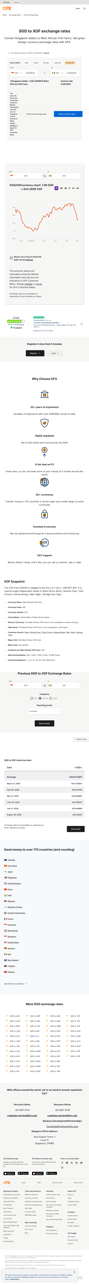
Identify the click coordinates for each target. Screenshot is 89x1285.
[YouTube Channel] (81, 1163)
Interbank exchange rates (33, 1201)
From (12, 67)
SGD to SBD (55, 1061)
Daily (35, 698)
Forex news (29, 1229)
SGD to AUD (15, 1021)
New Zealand (13, 960)
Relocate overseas (52, 1210)
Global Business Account (11, 1194)
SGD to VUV (75, 1041)
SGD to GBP (35, 1016)
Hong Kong (12, 866)
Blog (26, 1233)
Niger (73, 632)
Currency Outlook (31, 1226)
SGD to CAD (15, 1031)
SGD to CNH (15, 1041)
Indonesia (12, 925)
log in (12, 128)
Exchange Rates (15, 15)
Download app (51, 1201)
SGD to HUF (35, 1026)
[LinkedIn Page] (67, 1163)
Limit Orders (7, 1212)
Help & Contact (57, 1182)
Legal (69, 1198)
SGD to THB (55, 1071)
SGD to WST (75, 1046)
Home (5, 15)
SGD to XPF (75, 1051)
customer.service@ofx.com (22, 1115)
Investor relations (73, 1226)
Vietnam (11, 972)
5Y (73, 188)
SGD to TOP (75, 1016)
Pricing (5, 1238)
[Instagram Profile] (62, 1167)
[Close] (74, 1272)
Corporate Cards (9, 1201)
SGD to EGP (15, 1061)
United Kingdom (14, 883)
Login (78, 8)
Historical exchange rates (33, 1205)
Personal (17, 2)
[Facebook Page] (62, 1163)
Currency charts (30, 1212)
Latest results (72, 1219)
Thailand (11, 966)
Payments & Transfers (10, 1198)
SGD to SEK (55, 1066)
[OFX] (7, 8)
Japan (10, 872)
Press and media (51, 1233)
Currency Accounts (9, 1215)
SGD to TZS (75, 1026)
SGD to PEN (55, 1031)
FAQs (39, 1182)
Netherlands (13, 931)
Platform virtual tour (31, 1194)
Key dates (71, 1222)
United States (13, 942)
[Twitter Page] (71, 1163)
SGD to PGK (55, 1036)
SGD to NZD (55, 1021)
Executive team (73, 1240)
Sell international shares (54, 1219)
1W (61, 188)
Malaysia (11, 901)
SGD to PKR (55, 1046)
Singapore (12, 936)
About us (71, 1194)
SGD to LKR (35, 1056)
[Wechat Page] (76, 1163)
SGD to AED (15, 1016)
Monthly (45, 698)
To (52, 67)
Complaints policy (73, 1201)
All (77, 188)
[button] (26, 63)
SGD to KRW (35, 1051)
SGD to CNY (15, 1046)
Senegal (79, 632)
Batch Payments (8, 1231)
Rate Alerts (28, 1208)
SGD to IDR (34, 1031)
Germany (11, 948)
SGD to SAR (55, 1056)
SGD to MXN (35, 1066)
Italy (9, 954)
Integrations (7, 1234)
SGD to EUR (15, 1066)
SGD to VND (75, 1036)
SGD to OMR (55, 1026)
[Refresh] (8, 53)
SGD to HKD (35, 1021)
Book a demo (78, 1182)
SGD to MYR (35, 1071)
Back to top (81, 739)
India (10, 895)
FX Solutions (7, 1205)
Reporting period (44, 705)
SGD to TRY (75, 1021)
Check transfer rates (53, 1194)
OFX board (71, 1237)
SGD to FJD (14, 1071)
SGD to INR (34, 1041)
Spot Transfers (8, 1208)
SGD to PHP (55, 1041)
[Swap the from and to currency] (44, 73)
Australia (11, 860)
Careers (70, 1243)
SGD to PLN (55, 1051)
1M (65, 188)
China (10, 889)
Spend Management (10, 1222)
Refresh (46, 53)
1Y (69, 188)
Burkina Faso (35, 632)
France (10, 919)
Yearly (55, 698)
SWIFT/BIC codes (30, 1215)
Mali (68, 632)
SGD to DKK (15, 1056)
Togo (10, 635)
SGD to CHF (15, 1036)
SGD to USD (75, 1031)
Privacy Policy (72, 1205)
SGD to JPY (35, 1046)
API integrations (51, 1230)
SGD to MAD (35, 1061)
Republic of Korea (15, 907)
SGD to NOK (55, 1016)
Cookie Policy (14, 1279)
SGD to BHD (15, 1026)
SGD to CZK (15, 1051)
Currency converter (31, 1198)
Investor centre (73, 1215)
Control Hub (7, 1218)
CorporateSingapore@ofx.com (62, 1126)
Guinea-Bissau (59, 632)
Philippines (12, 878)
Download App (8, 1241)
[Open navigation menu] (84, 8)
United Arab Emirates (16, 913)
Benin (27, 632)
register (13, 125)
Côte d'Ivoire (47, 632)
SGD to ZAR (75, 1056)
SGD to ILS (34, 1036)
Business (6, 2)
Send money (50, 1198)
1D (56, 188)
